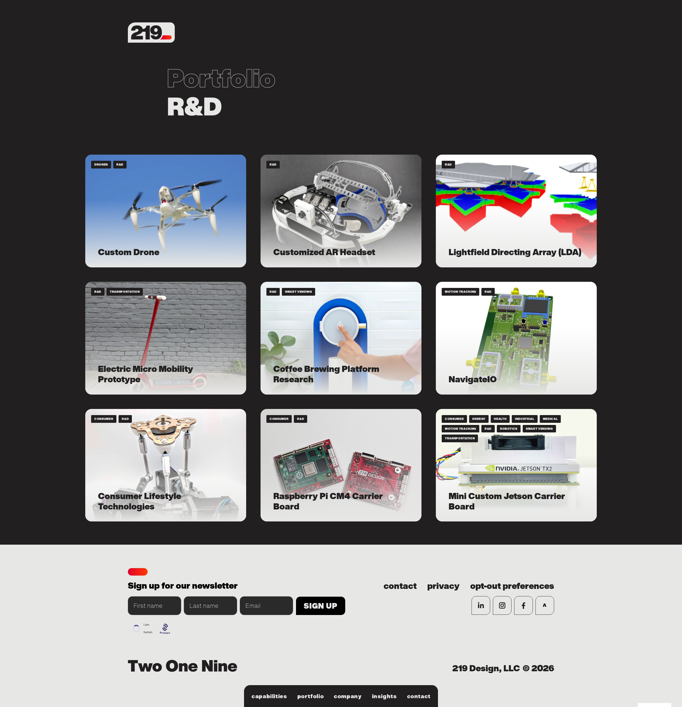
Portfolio (310, 696)
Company (348, 696)
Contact (419, 696)
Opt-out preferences (512, 586)
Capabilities (269, 696)
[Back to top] (544, 605)
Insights (384, 696)
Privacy (443, 586)
